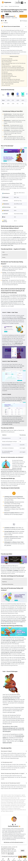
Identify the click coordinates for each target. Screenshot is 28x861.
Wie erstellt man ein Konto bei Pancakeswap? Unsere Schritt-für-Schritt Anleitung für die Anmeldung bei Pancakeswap (13, 71)
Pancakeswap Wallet (6, 78)
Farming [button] (3, 257)
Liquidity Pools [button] (5, 254)
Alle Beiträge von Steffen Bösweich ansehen (13, 842)
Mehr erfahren (11, 853)
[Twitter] (15, 825)
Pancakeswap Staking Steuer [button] (7, 584)
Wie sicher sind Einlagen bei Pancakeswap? (11, 79)
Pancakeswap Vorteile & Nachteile (9, 76)
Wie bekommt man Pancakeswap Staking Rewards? (13, 67)
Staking (6, 6)
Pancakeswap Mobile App (7, 75)
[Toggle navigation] (25, 3)
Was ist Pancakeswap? (7, 61)
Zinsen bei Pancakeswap (7, 58)
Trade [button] (3, 252)
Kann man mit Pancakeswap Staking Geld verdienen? (13, 80)
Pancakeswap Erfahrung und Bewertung (10, 82)
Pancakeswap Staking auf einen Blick (10, 60)
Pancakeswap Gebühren (7, 73)
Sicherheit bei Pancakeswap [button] (7, 579)
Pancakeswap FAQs (6, 85)
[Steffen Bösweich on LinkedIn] (13, 825)
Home (2, 6)
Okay (22, 850)
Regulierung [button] (4, 581)
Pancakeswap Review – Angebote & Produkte (11, 66)
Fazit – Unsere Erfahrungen (7, 83)
